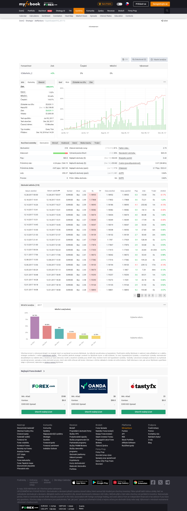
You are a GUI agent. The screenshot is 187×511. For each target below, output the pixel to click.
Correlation (57, 16)
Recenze (111, 11)
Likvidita (20, 457)
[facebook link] (153, 482)
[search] (169, 10)
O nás (150, 440)
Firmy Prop (132, 11)
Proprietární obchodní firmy (80, 431)
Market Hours (81, 16)
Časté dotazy (153, 428)
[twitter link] (160, 482)
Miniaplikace (127, 428)
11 (160, 295)
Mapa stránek (47, 481)
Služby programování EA (79, 440)
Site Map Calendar (62, 480)
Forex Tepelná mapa (25, 463)
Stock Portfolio (128, 440)
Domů (21, 11)
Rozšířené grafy (128, 445)
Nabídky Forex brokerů (105, 431)
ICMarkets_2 (26, 73)
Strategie (46, 437)
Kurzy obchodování (77, 463)
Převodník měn (23, 469)
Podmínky (21, 480)
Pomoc (151, 431)
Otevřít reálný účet (43, 412)
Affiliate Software (128, 443)
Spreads (93, 16)
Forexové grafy (49, 443)
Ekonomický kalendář (25, 428)
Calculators (34, 16)
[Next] (164, 295)
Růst (67, 82)
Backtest (45, 11)
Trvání (97, 143)
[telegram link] (168, 482)
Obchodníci (44, 143)
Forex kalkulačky (23, 460)
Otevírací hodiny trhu (25, 431)
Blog (150, 443)
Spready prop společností (106, 458)
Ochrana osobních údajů (34, 482)
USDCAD (62, 509)
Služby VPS (74, 434)
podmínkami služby (49, 355)
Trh (70, 11)
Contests (129, 16)
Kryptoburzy (74, 460)
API (123, 434)
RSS (123, 437)
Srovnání (99, 464)
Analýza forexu (23, 451)
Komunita (90, 11)
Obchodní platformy (77, 454)
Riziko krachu (85, 143)
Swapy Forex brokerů (104, 434)
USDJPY (44, 509)
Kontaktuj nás (153, 434)
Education (119, 16)
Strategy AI (60, 11)
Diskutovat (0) (140, 59)
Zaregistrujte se (160, 4)
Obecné (41, 82)
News (81, 509)
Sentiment (46, 16)
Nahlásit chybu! (154, 437)
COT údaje (21, 454)
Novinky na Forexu (24, 448)
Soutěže (46, 440)
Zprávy (101, 11)
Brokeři (121, 11)
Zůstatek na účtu (79, 82)
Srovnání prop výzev (104, 455)
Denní (74, 143)
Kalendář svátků (23, 437)
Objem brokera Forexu (104, 437)
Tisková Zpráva (102, 445)
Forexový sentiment (51, 445)
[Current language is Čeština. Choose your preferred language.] (127, 4)
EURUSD (44, 506)
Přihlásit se (141, 4)
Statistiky (31, 82)
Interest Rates (106, 16)
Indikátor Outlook (50, 448)
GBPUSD (62, 506)
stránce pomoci (50, 362)
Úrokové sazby (23, 434)
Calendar (23, 16)
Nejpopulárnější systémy (53, 434)
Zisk (91, 82)
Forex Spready (101, 428)
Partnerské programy (78, 443)
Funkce (125, 431)
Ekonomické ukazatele (26, 466)
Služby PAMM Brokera (78, 445)
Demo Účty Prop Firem (105, 461)
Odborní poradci (76, 457)
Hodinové (65, 143)
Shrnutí (55, 143)
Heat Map (69, 16)
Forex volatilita (23, 443)
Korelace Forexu (23, 445)
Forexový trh (22, 440)
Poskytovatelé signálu (78, 437)
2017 (40, 305)
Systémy (79, 11)
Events (81, 506)
